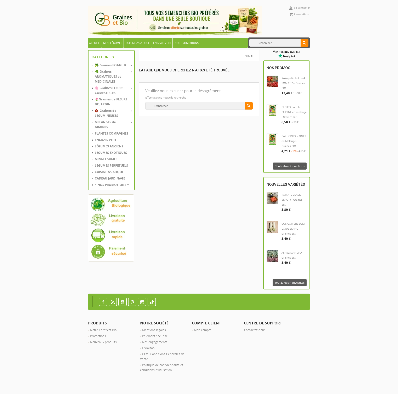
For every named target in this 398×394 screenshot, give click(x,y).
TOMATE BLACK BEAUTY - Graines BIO (292, 199)
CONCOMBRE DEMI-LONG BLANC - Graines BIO (294, 228)
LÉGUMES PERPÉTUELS (111, 165)
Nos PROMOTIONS (187, 43)
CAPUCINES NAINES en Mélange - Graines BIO (294, 141)
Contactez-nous (255, 330)
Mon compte (202, 330)
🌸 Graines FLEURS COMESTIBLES (113, 90)
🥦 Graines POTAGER (113, 65)
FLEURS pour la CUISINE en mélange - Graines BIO (294, 112)
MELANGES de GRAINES (113, 124)
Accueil (94, 43)
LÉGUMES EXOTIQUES (111, 153)
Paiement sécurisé (155, 336)
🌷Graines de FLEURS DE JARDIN (111, 101)
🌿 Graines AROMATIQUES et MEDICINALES (113, 76)
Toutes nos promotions (290, 166)
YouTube (122, 302)
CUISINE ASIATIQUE (138, 43)
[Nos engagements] (111, 227)
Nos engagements (154, 342)
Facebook (103, 302)
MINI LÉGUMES (112, 43)
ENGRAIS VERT (162, 43)
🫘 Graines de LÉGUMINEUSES (113, 113)
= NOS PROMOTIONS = (112, 185)
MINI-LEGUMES (106, 159)
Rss (112, 302)
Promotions (98, 336)
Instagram (142, 302)
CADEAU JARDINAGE (110, 178)
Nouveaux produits (103, 342)
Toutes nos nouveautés (290, 282)
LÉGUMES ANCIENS (109, 146)
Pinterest (132, 302)
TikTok (151, 302)
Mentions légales (154, 330)
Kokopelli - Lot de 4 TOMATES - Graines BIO (293, 83)
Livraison (148, 348)
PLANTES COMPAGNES (111, 133)
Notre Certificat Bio (103, 330)
